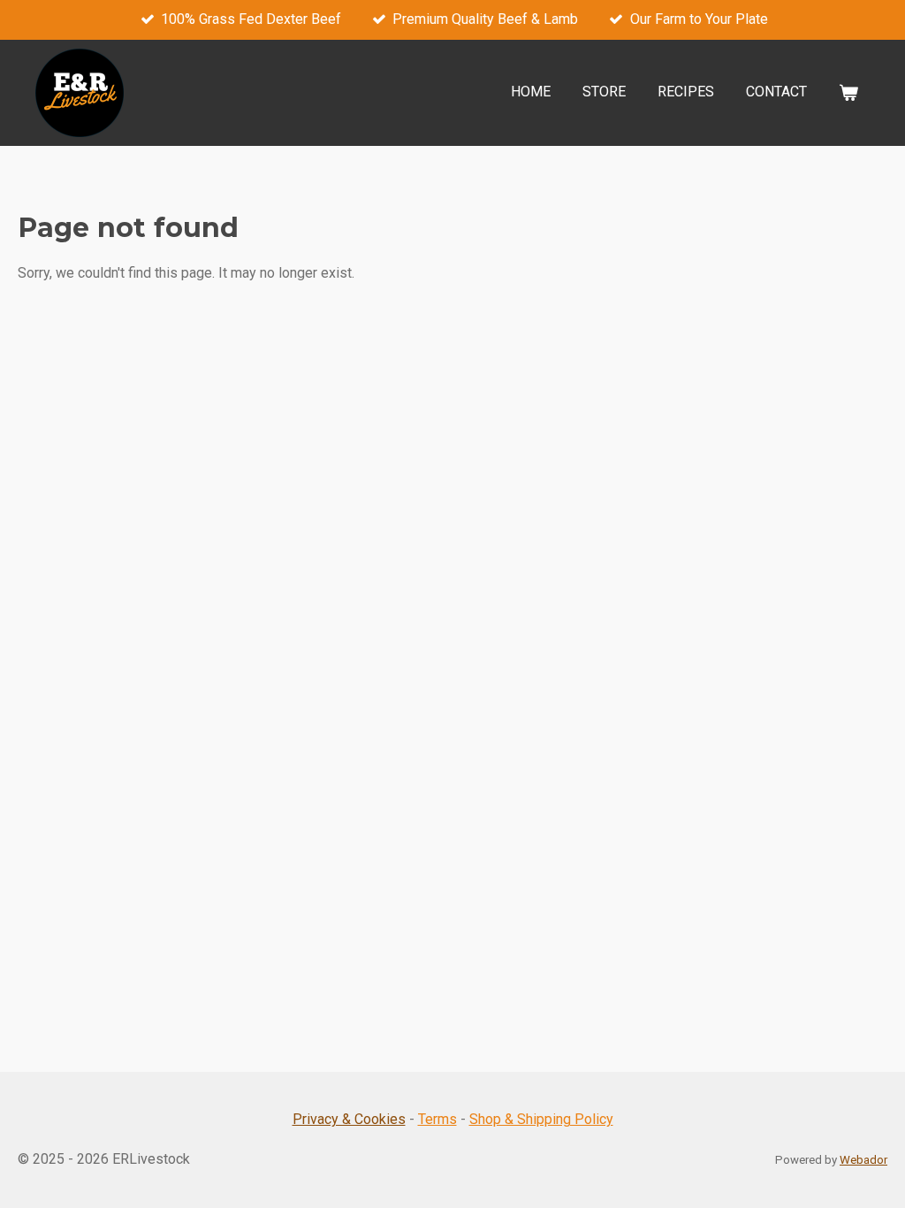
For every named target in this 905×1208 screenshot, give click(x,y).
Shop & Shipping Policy (541, 1119)
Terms (437, 1119)
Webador (863, 1159)
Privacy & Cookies (349, 1119)
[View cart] (848, 92)
